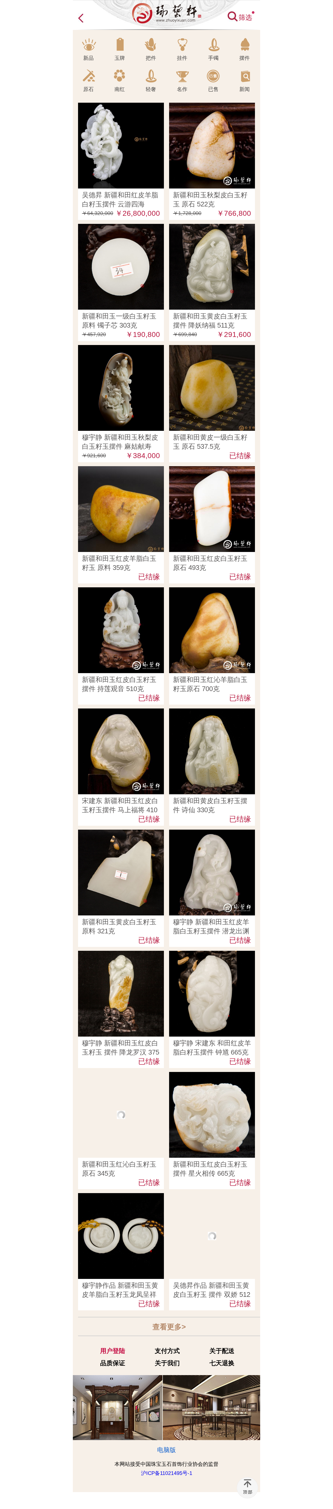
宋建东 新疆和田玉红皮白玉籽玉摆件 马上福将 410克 (120, 810)
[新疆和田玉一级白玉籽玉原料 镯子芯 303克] (121, 228)
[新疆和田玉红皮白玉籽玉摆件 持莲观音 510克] (121, 591)
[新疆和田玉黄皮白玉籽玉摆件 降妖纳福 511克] (212, 228)
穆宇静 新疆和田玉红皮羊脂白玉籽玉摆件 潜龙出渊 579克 (211, 931)
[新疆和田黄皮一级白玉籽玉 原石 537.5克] (212, 349)
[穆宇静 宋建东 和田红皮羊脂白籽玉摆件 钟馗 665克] (212, 955)
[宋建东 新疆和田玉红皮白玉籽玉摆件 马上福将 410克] (121, 712)
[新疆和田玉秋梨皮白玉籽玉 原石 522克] (212, 106)
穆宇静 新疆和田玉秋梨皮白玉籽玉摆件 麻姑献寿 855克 (120, 446)
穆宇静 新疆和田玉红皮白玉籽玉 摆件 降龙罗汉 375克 (120, 1052)
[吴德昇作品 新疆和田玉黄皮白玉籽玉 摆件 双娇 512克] (212, 1197)
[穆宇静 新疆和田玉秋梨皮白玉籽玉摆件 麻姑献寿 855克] (121, 349)
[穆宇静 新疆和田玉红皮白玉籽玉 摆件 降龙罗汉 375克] (121, 955)
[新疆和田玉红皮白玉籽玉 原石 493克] (212, 470)
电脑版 (166, 1449)
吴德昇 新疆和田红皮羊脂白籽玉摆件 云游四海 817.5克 (120, 204)
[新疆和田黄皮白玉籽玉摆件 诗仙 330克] (212, 712)
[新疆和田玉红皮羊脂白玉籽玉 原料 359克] (121, 470)
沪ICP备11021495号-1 (166, 1473)
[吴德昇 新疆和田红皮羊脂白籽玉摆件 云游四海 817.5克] (121, 106)
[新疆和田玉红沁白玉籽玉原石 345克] (121, 1076)
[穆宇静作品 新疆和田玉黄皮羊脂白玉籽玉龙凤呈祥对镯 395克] (121, 1197)
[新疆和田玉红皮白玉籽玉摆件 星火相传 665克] (212, 1076)
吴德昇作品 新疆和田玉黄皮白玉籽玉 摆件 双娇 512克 (211, 1295)
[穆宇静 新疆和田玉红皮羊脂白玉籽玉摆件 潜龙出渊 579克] (212, 833)
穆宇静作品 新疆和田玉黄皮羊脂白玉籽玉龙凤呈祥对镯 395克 (120, 1295)
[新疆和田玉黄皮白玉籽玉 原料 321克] (121, 833)
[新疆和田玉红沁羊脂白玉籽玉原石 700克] (212, 591)
